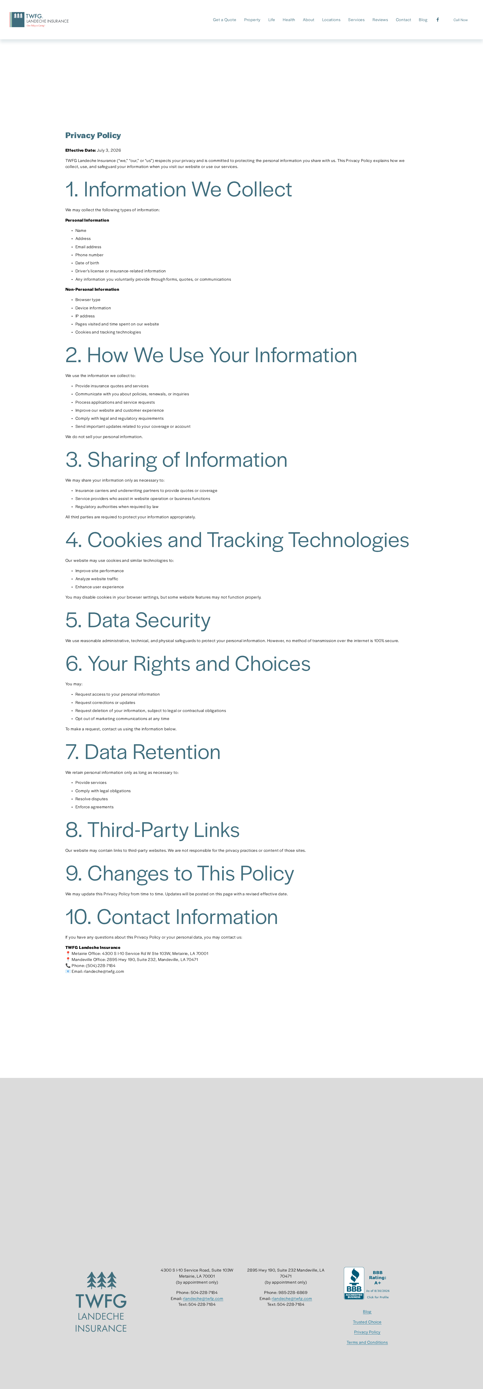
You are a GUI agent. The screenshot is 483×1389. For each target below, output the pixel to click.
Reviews (380, 19)
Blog (423, 19)
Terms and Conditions (367, 1342)
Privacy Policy (367, 1332)
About (308, 19)
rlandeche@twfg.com (203, 1298)
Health (289, 19)
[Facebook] (437, 19)
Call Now (461, 19)
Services (356, 19)
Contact (403, 19)
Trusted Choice (367, 1322)
